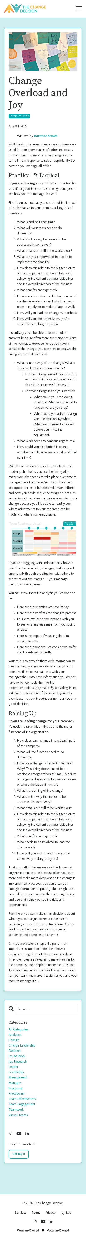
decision (15, 1051)
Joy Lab (66, 1213)
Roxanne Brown (45, 136)
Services (21, 1213)
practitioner (16, 1093)
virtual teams (18, 1115)
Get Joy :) (18, 1154)
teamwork (16, 1109)
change (14, 1040)
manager (15, 1083)
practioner (16, 1088)
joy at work (17, 1056)
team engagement (22, 1104)
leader (13, 1067)
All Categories (18, 1029)
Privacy (50, 1213)
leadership (16, 1072)
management (18, 1077)
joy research (18, 1061)
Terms (36, 1213)
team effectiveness (22, 1099)
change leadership (19, 116)
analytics (15, 1035)
